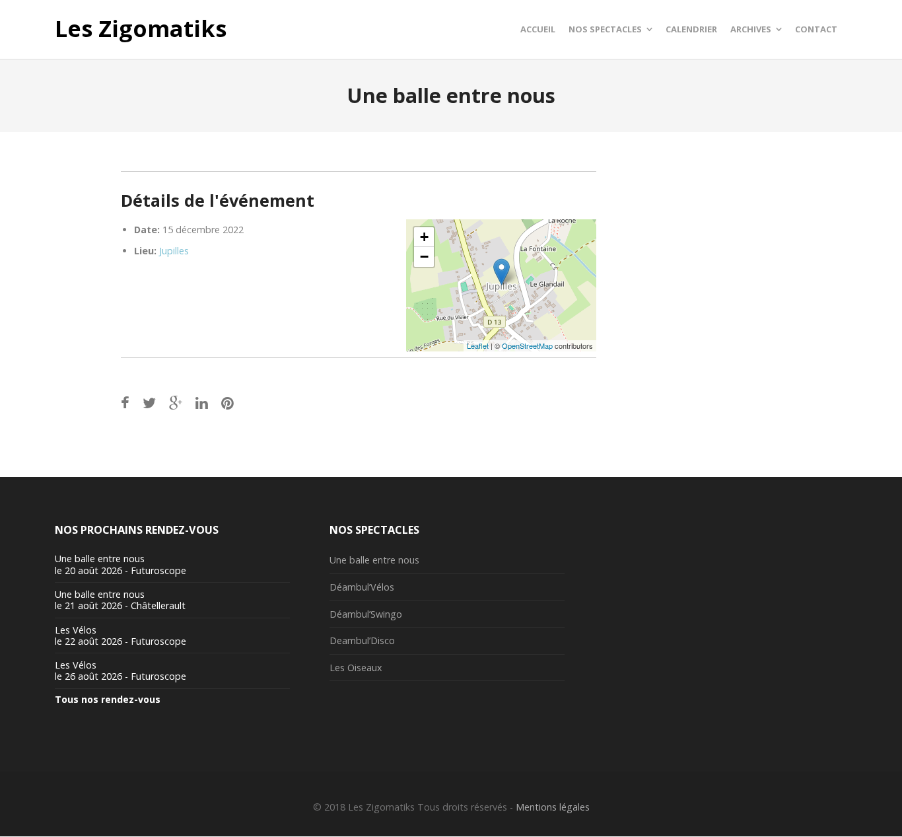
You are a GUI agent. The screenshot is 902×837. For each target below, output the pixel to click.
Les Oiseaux (356, 667)
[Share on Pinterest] (227, 402)
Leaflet (478, 345)
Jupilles (174, 250)
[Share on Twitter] (149, 402)
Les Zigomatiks (140, 29)
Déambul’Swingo (366, 614)
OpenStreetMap (527, 345)
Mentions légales (553, 807)
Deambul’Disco (362, 640)
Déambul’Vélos (362, 587)
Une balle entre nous (374, 560)
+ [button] (424, 237)
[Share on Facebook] (125, 402)
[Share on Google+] (175, 402)
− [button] (424, 256)
